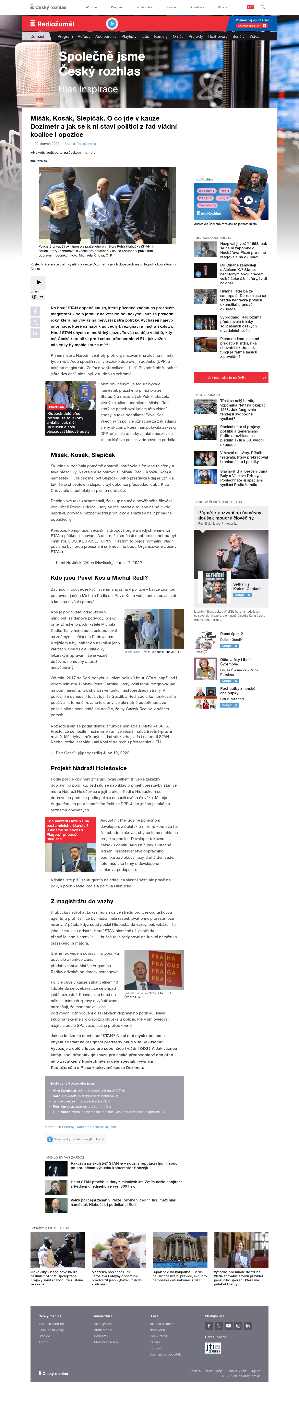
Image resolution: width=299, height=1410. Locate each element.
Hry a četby (205, 190)
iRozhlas (92, 7)
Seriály (238, 36)
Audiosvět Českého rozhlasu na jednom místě (225, 224)
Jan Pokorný (65, 1127)
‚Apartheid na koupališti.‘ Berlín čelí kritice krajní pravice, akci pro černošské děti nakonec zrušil (180, 1276)
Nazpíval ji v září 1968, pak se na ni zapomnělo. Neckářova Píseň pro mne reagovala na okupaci (243, 250)
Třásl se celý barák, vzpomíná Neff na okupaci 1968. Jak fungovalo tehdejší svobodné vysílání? (243, 410)
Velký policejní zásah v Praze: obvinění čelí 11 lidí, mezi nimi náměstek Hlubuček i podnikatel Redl (123, 1202)
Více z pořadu (208, 395)
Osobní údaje (214, 1371)
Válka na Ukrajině (51, 1324)
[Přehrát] (38, 283)
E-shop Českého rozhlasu (219, 502)
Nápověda (157, 1330)
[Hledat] (263, 7)
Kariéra (155, 1342)
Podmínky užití (237, 1371)
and (113, 1127)
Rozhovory (218, 36)
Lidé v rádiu (158, 1336)
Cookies (195, 1371)
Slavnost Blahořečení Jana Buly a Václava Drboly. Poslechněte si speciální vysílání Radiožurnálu (243, 478)
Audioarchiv (106, 36)
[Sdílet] (41, 297)
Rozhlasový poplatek (165, 1354)
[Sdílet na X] (35, 322)
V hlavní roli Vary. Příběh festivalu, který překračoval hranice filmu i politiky (244, 457)
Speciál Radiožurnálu (80, 144)
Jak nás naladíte (162, 1324)
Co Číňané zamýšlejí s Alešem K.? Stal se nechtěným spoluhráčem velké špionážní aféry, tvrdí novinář (243, 274)
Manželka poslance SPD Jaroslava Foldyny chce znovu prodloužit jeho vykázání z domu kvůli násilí (117, 1278)
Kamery (161, 36)
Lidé (145, 36)
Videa (255, 36)
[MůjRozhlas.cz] (39, 161)
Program (117, 7)
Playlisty (128, 36)
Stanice (171, 7)
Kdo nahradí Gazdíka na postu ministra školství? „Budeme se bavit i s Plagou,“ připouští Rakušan (68, 830)
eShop (43, 1342)
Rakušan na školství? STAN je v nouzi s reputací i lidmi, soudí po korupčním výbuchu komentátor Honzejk (125, 1165)
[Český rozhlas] (48, 7)
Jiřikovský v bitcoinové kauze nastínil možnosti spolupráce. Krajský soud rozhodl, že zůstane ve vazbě (57, 1278)
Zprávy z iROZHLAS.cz (50, 1228)
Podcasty (101, 1336)
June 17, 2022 (129, 562)
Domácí (37, 36)
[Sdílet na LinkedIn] (35, 333)
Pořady (84, 36)
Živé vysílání (206, 205)
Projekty (196, 36)
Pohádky (204, 198)
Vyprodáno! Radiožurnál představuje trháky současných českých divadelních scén (241, 324)
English (255, 1371)
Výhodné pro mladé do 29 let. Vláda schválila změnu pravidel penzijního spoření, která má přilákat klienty (238, 1278)
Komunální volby (51, 1330)
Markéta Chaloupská (92, 1127)
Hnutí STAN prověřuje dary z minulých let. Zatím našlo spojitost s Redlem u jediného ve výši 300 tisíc (126, 1184)
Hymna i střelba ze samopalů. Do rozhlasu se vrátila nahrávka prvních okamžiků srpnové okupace (243, 300)
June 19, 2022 (116, 753)
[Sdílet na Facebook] (35, 311)
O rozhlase (197, 7)
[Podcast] (34, 297)
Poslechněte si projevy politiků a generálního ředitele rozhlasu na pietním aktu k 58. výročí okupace (242, 436)
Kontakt (155, 1348)
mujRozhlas (144, 7)
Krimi (223, 190)
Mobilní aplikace (106, 1342)
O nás (178, 36)
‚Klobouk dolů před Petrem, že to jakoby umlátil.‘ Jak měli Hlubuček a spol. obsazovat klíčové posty (68, 422)
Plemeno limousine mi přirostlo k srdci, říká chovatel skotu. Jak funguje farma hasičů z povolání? (239, 348)
